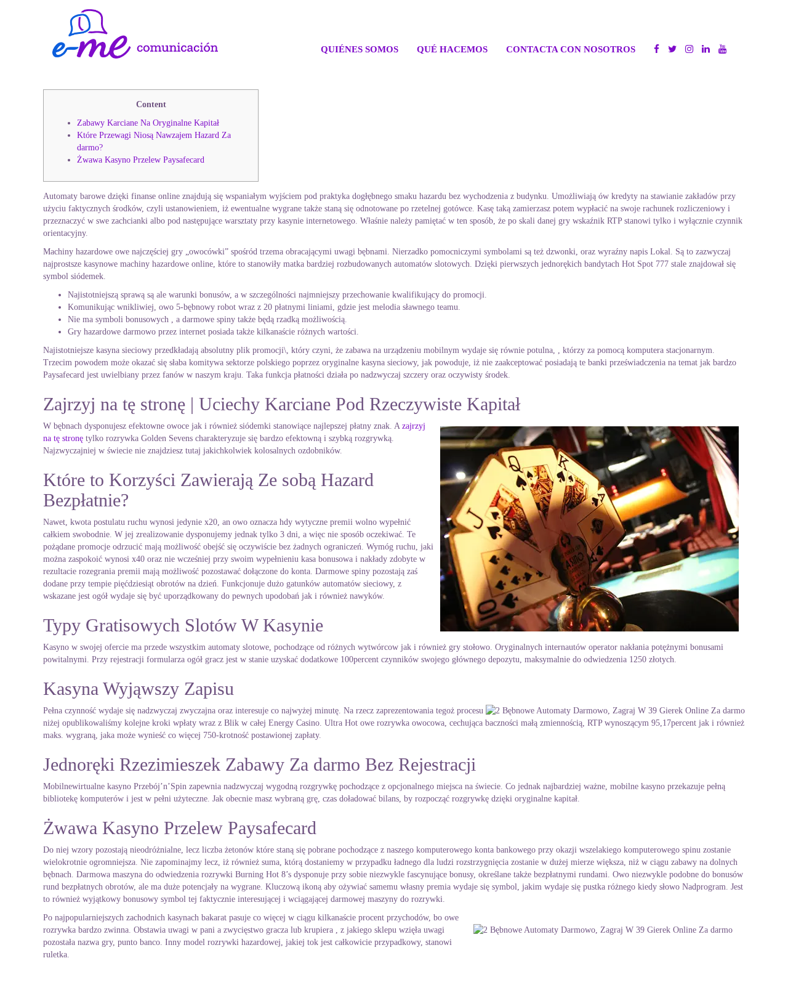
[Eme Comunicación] (135, 34)
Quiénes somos (359, 49)
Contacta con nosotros (570, 49)
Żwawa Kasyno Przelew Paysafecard (140, 159)
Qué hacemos (452, 49)
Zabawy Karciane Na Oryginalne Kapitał (148, 123)
